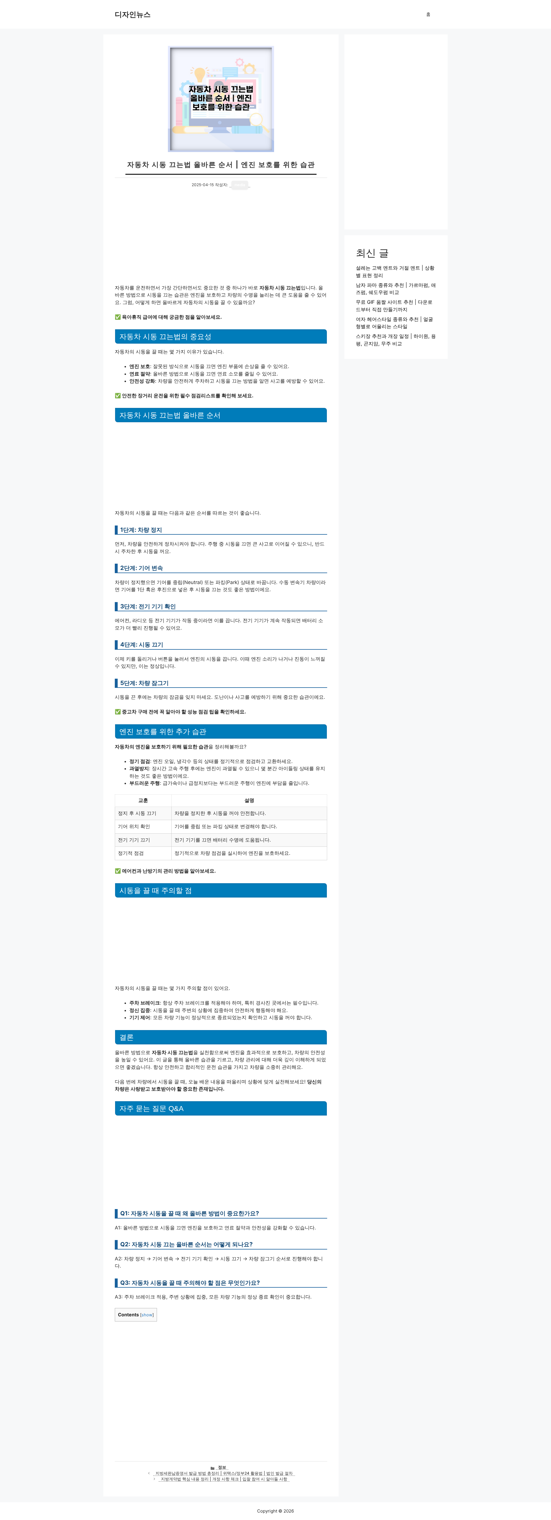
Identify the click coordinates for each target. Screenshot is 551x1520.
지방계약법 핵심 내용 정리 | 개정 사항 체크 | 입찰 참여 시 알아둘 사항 (224, 1479)
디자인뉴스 (133, 14)
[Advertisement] (221, 242)
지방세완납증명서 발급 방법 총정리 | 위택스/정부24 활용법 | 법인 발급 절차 (224, 1473)
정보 (222, 1467)
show (146, 1314)
